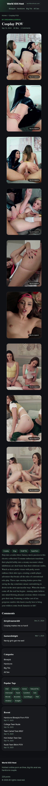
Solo (34, 693)
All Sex (36, 8)
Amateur (8, 701)
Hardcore (21, 8)
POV (37, 697)
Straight (18, 701)
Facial (18, 693)
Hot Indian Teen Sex (12, 738)
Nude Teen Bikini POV (13, 744)
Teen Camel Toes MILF (13, 731)
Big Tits (29, 8)
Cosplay (6, 551)
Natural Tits (35, 689)
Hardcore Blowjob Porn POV (16, 717)
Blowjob (12, 8)
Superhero (34, 551)
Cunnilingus (28, 697)
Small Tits (24, 551)
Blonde (7, 697)
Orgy (14, 551)
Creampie (15, 689)
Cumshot (26, 693)
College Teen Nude (12, 724)
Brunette (17, 697)
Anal (6, 689)
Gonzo (24, 689)
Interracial (8, 693)
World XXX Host (15, 3)
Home (4, 15)
